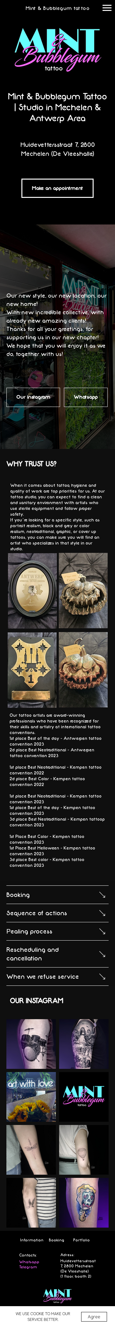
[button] (57, 188)
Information (31, 1240)
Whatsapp (29, 1262)
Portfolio (81, 1240)
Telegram (28, 1267)
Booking (56, 1240)
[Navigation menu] (107, 8)
